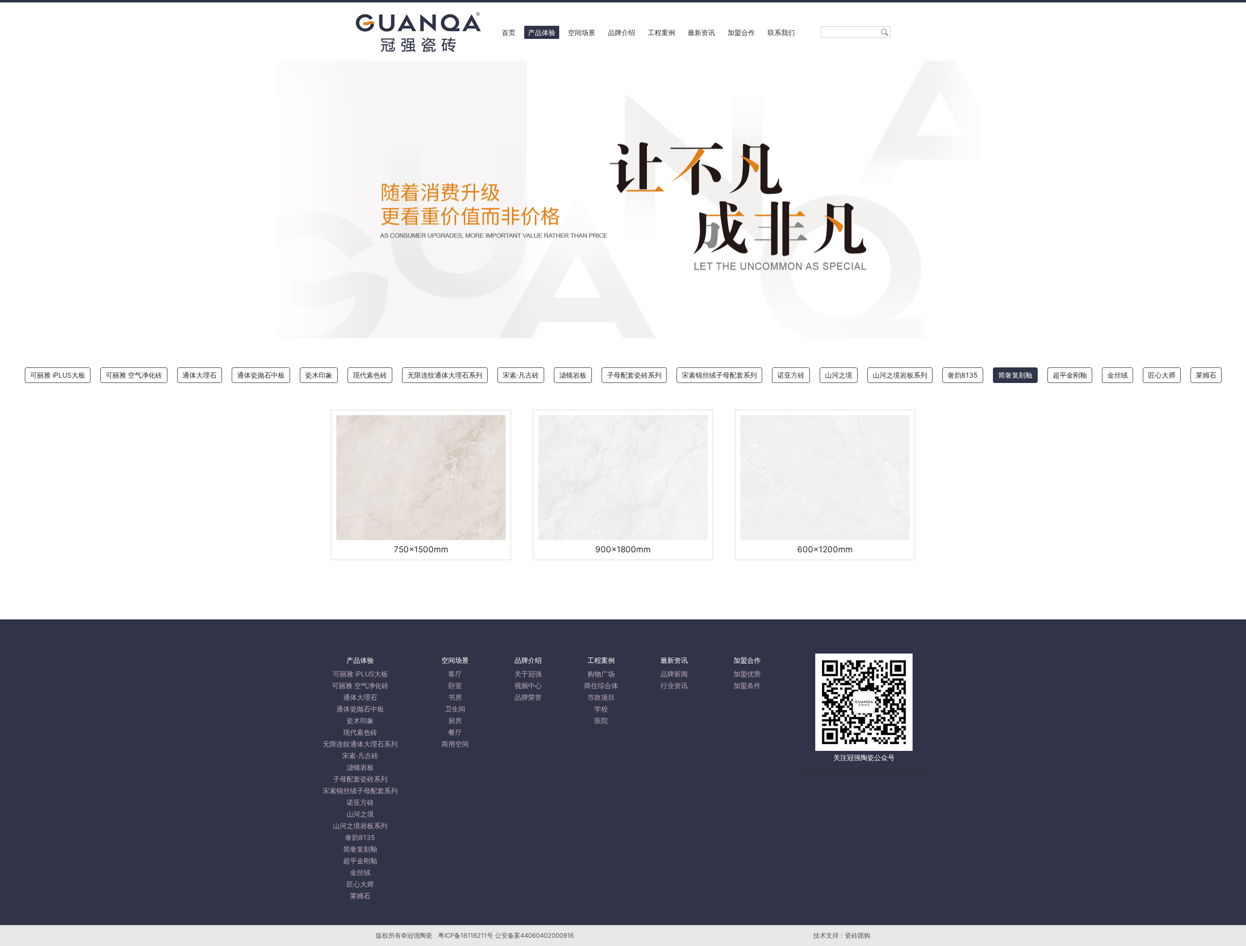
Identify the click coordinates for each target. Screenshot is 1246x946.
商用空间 (455, 744)
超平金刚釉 (1070, 375)
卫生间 (455, 709)
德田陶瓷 (846, 771)
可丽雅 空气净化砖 (134, 375)
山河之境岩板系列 (900, 375)
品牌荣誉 (528, 697)
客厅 (455, 674)
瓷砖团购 (857, 935)
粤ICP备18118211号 (465, 935)
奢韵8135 (963, 375)
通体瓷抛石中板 (261, 375)
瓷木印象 (318, 375)
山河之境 (838, 375)
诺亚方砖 (791, 375)
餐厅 (455, 732)
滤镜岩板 (572, 375)
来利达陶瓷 (878, 771)
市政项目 (601, 697)
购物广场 (601, 674)
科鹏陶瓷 (911, 771)
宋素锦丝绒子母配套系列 (719, 375)
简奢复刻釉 (1015, 375)
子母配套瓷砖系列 (634, 375)
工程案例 (661, 32)
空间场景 (581, 32)
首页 (508, 32)
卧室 (455, 685)
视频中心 (528, 685)
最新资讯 (701, 32)
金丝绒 (1117, 375)
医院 (601, 720)
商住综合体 (601, 685)
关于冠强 (528, 674)
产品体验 (541, 32)
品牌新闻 (674, 674)
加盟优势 (747, 674)
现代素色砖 (370, 375)
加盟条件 (747, 685)
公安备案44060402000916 (534, 935)
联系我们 (781, 32)
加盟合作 (741, 32)
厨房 (455, 720)
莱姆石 (1206, 375)
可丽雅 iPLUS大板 (57, 375)
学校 (601, 709)
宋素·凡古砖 (521, 375)
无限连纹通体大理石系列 (444, 375)
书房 (455, 697)
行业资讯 (674, 685)
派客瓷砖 (816, 771)
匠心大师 (1161, 375)
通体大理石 (200, 375)
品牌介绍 (621, 32)
